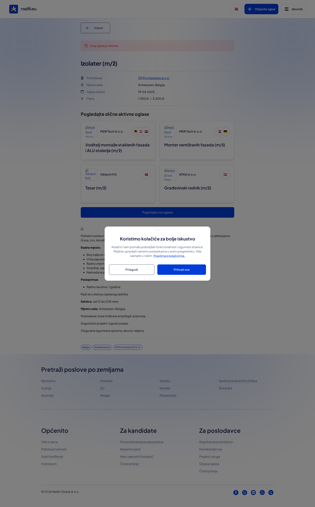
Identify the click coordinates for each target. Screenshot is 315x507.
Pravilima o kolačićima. (169, 255)
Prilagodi (131, 269)
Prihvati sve (182, 269)
